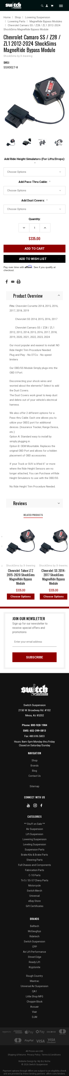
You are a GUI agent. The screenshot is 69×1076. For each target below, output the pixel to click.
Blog (34, 770)
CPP (34, 946)
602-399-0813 (38, 730)
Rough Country (34, 975)
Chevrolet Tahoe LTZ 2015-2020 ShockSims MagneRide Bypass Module (14, 577)
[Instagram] (35, 806)
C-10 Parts (35, 875)
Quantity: (35, 219)
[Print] (19, 282)
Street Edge (34, 957)
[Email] (12, 281)
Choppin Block (34, 1001)
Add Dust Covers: (34, 200)
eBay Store (34, 901)
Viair (34, 1011)
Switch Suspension (34, 941)
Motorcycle (34, 885)
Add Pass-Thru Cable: (34, 182)
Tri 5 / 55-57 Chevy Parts (34, 880)
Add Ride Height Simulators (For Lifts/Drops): (34, 161)
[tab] (34, 295)
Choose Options (14, 596)
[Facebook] (6, 281)
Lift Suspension (34, 834)
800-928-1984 (39, 725)
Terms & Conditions (51, 1054)
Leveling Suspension (34, 844)
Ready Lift (34, 962)
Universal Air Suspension (34, 986)
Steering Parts (35, 859)
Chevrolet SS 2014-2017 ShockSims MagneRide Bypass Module (47, 577)
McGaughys (34, 931)
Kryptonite (34, 967)
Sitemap (34, 786)
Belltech (34, 926)
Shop (35, 760)
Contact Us (34, 775)
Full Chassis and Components (34, 865)
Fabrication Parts (34, 870)
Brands (35, 765)
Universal (34, 895)
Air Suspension (34, 829)
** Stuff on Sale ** (34, 823)
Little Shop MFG (34, 996)
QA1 (34, 991)
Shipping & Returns (17, 1054)
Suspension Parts (34, 849)
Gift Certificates (34, 906)
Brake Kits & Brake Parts (34, 854)
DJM (34, 1017)
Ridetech (34, 936)
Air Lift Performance (34, 951)
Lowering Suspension (35, 839)
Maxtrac (34, 981)
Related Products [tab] (33, 515)
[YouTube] (28, 806)
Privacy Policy (34, 1054)
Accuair (34, 1006)
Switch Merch (34, 890)
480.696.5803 (37, 736)
